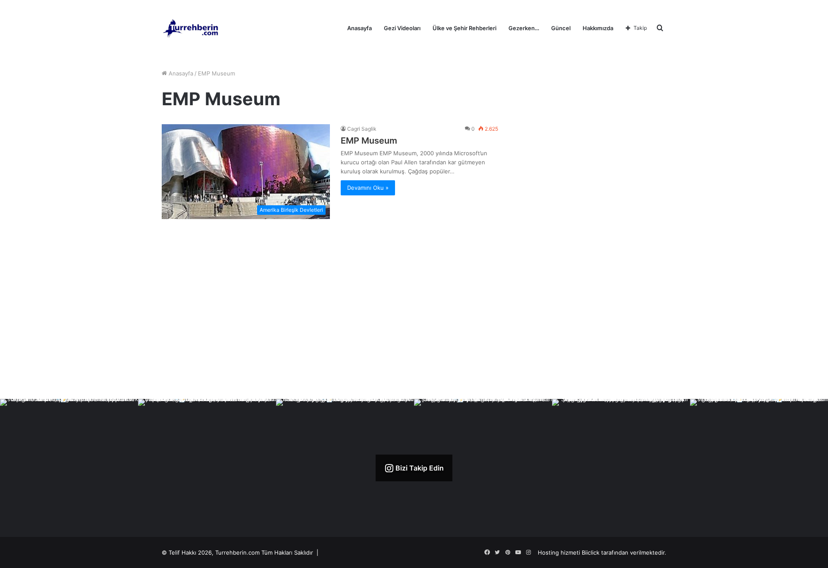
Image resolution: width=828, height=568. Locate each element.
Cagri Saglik (361, 129)
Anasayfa (359, 28)
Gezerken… (523, 28)
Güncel (561, 28)
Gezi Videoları (402, 28)
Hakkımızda (598, 28)
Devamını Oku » (368, 187)
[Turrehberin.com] (191, 28)
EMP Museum (369, 140)
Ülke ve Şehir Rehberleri (464, 28)
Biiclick (590, 552)
